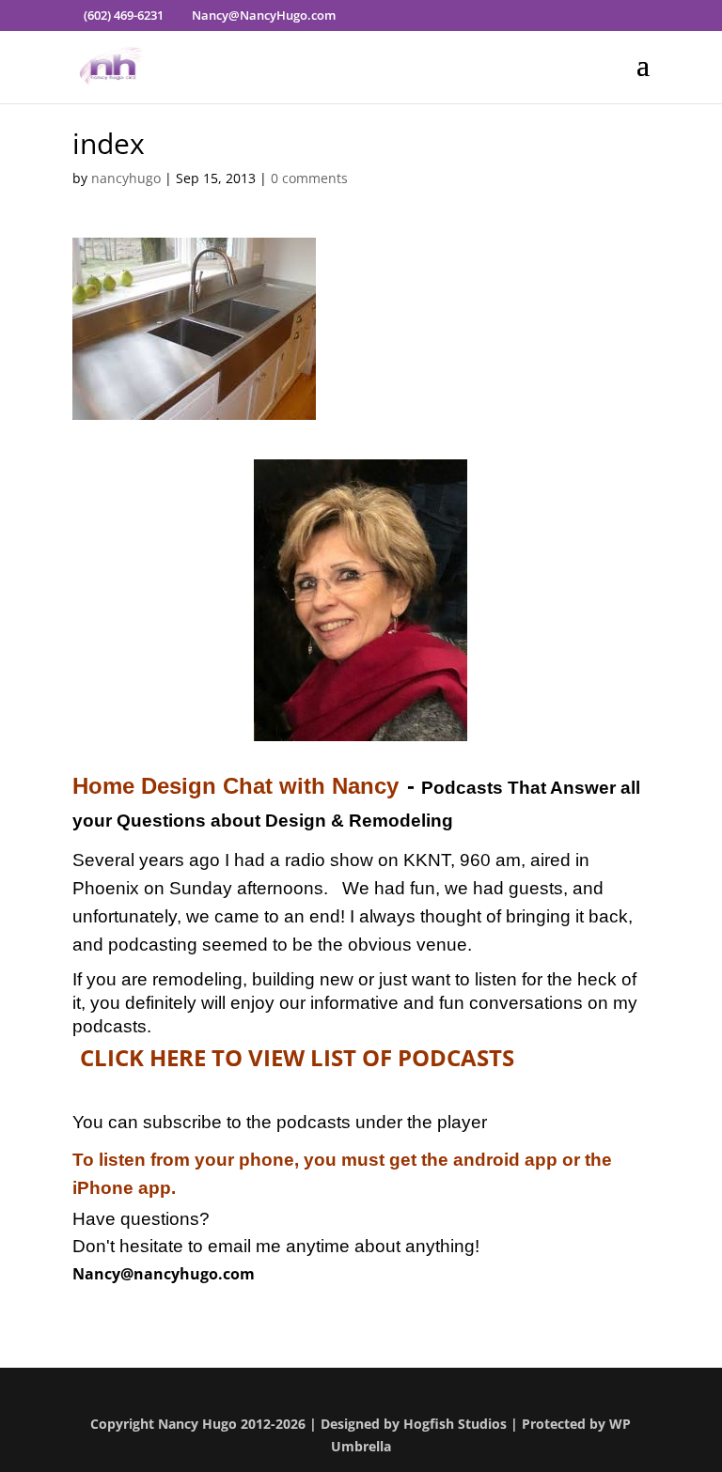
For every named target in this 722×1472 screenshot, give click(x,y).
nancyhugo (126, 178)
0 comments (309, 178)
